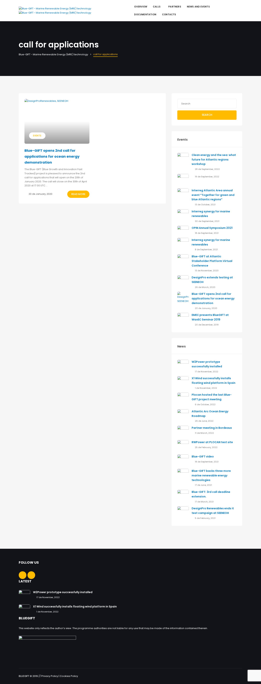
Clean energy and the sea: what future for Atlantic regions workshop (214, 159)
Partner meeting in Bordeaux (212, 428)
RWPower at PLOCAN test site (212, 442)
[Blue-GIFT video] (183, 460)
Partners (174, 6)
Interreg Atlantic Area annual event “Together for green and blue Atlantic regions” (213, 194)
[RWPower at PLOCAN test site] (183, 446)
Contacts (169, 14)
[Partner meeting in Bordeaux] (183, 431)
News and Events (198, 6)
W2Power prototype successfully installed (62, 592)
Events (37, 135)
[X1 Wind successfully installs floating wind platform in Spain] (183, 382)
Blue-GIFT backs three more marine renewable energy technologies (211, 475)
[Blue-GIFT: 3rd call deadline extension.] (183, 495)
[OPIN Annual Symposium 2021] (183, 229)
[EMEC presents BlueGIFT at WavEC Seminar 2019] (183, 318)
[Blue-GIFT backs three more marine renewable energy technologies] (183, 474)
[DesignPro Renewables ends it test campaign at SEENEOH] (183, 512)
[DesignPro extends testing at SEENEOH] (183, 281)
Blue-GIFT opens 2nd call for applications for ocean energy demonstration (51, 156)
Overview (140, 6)
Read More (78, 194)
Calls (156, 6)
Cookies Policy (69, 676)
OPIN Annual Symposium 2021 (212, 228)
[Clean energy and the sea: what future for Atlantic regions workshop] (183, 158)
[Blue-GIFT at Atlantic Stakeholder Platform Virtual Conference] (183, 260)
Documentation (145, 14)
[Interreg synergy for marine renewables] (183, 215)
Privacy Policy (49, 676)
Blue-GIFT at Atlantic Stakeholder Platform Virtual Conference (212, 260)
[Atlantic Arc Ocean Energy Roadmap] (183, 415)
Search (207, 115)
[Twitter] (240, 8)
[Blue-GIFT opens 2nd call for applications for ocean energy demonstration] (56, 121)
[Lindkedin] (240, 13)
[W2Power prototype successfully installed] (183, 365)
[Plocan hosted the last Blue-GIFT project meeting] (183, 398)
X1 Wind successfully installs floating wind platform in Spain (75, 606)
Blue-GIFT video (203, 456)
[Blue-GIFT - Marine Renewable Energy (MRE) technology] (55, 13)
